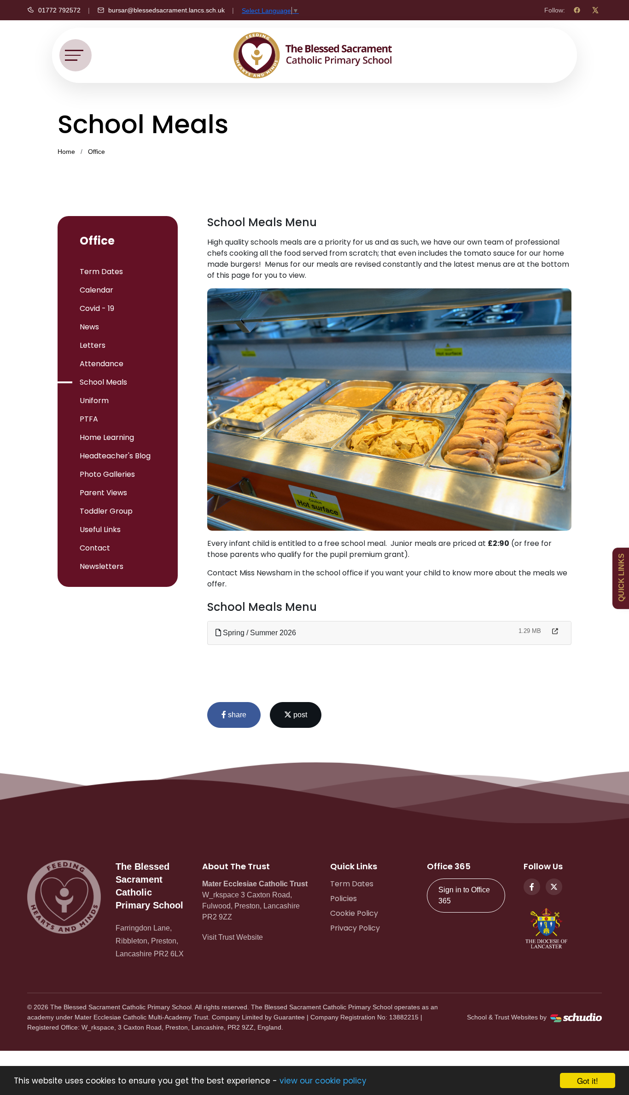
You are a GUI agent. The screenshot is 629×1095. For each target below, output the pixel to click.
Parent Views (103, 492)
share (236, 715)
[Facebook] (577, 10)
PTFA (89, 419)
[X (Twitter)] (595, 10)
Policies (343, 898)
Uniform (94, 400)
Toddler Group (106, 511)
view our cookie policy (323, 1080)
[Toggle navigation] (75, 55)
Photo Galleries (107, 474)
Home (66, 151)
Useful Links (100, 529)
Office (96, 151)
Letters (92, 345)
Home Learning (107, 437)
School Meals (103, 382)
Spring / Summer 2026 (258, 633)
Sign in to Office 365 (464, 895)
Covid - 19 (97, 308)
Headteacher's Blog (115, 456)
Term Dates (101, 271)
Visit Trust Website (232, 937)
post (299, 715)
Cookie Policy (354, 913)
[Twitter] (554, 886)
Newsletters (101, 566)
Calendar (96, 290)
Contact (95, 548)
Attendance (101, 363)
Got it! (587, 1080)
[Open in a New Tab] (555, 631)
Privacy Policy (355, 928)
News (89, 327)
